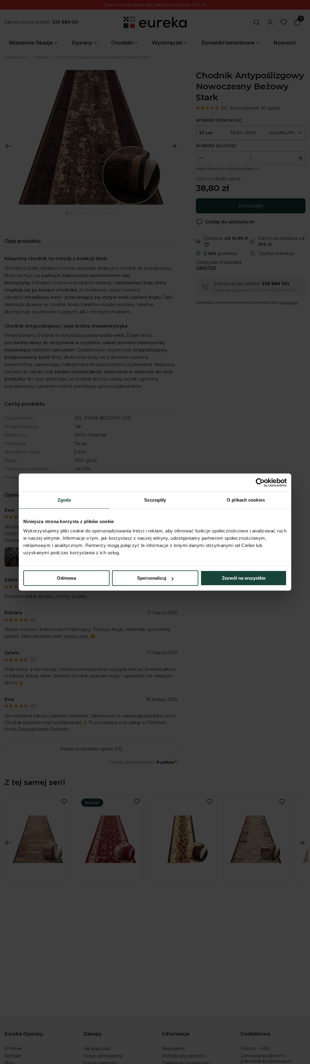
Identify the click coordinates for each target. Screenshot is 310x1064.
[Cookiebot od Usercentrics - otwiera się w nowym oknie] (260, 482)
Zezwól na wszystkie (243, 578)
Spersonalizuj (151, 578)
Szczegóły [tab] (155, 499)
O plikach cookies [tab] (246, 499)
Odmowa (66, 578)
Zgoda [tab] (64, 499)
